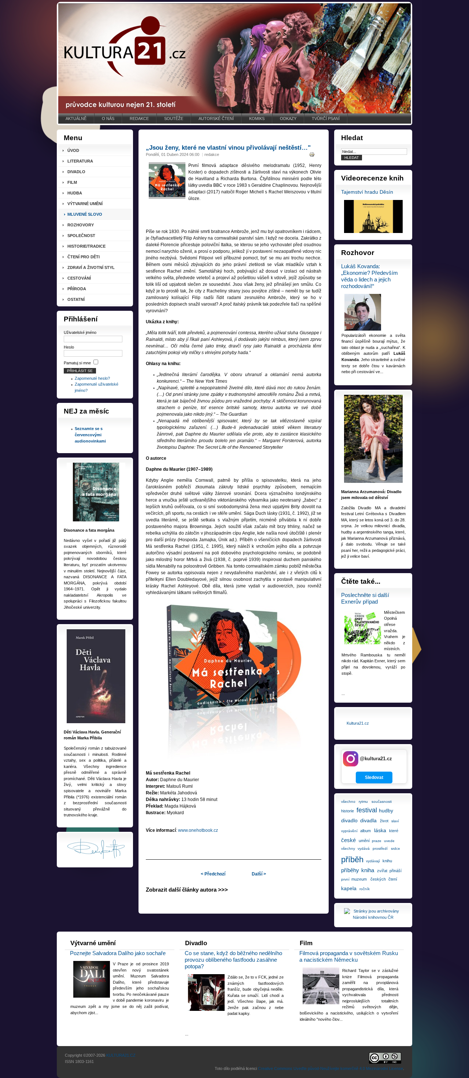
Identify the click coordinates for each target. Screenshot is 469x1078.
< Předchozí (213, 874)
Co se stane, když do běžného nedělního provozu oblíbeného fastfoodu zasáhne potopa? (233, 959)
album (365, 830)
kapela (349, 888)
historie (347, 811)
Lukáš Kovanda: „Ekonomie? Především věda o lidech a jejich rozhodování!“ (369, 276)
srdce (395, 848)
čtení (392, 879)
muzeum (359, 879)
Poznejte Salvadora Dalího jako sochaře (118, 953)
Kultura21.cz (358, 723)
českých (378, 879)
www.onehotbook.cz (198, 830)
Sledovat (374, 777)
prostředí (380, 848)
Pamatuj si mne (77, 363)
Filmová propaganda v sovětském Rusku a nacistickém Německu (348, 956)
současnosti (382, 802)
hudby (386, 810)
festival (367, 810)
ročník (364, 889)
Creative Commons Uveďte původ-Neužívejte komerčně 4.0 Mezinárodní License (330, 1068)
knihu (387, 861)
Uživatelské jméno (80, 332)
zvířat (382, 870)
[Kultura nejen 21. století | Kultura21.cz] (234, 58)
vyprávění (349, 831)
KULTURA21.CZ (121, 1055)
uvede (389, 841)
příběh (352, 859)
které (393, 830)
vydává (364, 848)
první (345, 879)
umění (364, 840)
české (348, 840)
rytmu (363, 802)
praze (376, 841)
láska (380, 830)
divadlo (349, 820)
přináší (395, 870)
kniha (367, 870)
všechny (348, 848)
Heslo (69, 347)
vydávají (373, 861)
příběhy (350, 870)
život (384, 821)
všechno (348, 802)
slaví (395, 821)
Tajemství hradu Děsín (367, 192)
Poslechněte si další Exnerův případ (365, 598)
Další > (259, 874)
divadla (368, 820)
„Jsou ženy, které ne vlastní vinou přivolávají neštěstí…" (228, 147)
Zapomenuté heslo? (92, 378)
